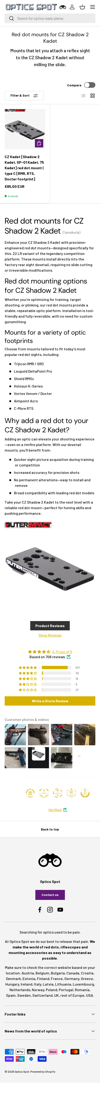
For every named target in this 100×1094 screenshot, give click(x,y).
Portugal (66, 989)
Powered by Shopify (42, 1071)
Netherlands (20, 989)
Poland (51, 989)
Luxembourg (83, 984)
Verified (54, 809)
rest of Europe (72, 995)
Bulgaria (58, 973)
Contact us (50, 895)
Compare (74, 85)
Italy (37, 984)
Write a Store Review (50, 701)
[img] (50, 651)
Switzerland (42, 995)
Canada (73, 973)
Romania (82, 989)
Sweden (24, 995)
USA (89, 995)
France (57, 978)
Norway (38, 989)
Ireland (26, 984)
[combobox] (50, 18)
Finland (43, 978)
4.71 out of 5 (62, 651)
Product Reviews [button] (50, 625)
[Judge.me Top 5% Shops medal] (85, 793)
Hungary (12, 984)
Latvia (48, 984)
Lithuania (63, 984)
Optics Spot (22, 1071)
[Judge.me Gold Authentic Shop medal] (44, 793)
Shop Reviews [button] (50, 635)
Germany (71, 978)
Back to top (50, 829)
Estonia (29, 978)
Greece (87, 978)
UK (56, 995)
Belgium (42, 973)
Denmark (13, 978)
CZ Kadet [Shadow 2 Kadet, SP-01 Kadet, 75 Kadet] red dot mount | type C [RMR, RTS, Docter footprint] (24, 167)
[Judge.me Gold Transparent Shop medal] (57, 793)
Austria (28, 973)
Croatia (87, 973)
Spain (11, 995)
